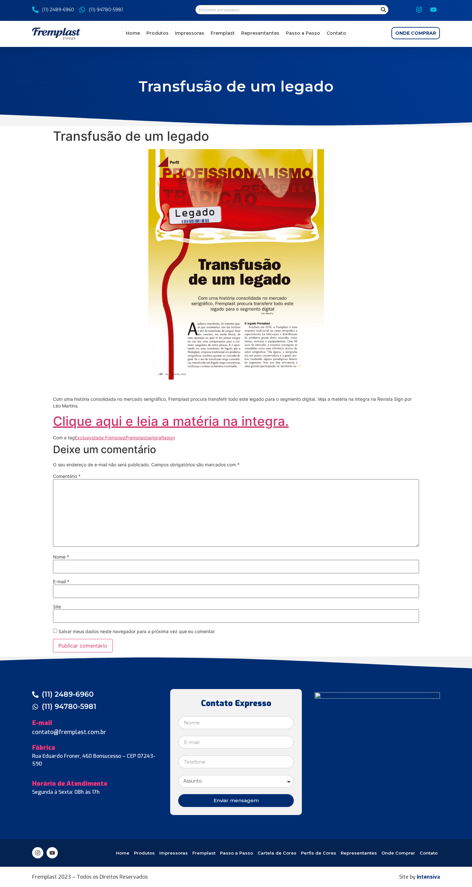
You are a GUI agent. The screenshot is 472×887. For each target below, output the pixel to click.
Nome (61, 557)
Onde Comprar (398, 853)
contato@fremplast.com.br (69, 732)
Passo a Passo (303, 33)
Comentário (67, 476)
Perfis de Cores (318, 853)
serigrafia (156, 437)
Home (133, 33)
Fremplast (223, 33)
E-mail (61, 581)
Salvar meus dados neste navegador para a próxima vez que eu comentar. (136, 631)
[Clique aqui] (236, 264)
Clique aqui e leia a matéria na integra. (171, 421)
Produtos (157, 33)
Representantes (260, 33)
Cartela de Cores (277, 853)
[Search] (383, 9)
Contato (336, 33)
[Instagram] (419, 9)
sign (170, 437)
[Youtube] (433, 9)
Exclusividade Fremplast (100, 437)
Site (57, 607)
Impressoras (189, 33)
